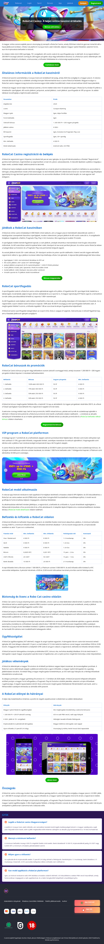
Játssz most (52, 780)
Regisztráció (96, 3)
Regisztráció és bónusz (52, 425)
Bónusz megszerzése (52, 278)
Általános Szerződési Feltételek (33, 901)
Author (64, 901)
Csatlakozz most (52, 65)
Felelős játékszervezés (53, 901)
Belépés (83, 3)
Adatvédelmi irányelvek (12, 901)
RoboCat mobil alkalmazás (19, 510)
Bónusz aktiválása (52, 27)
